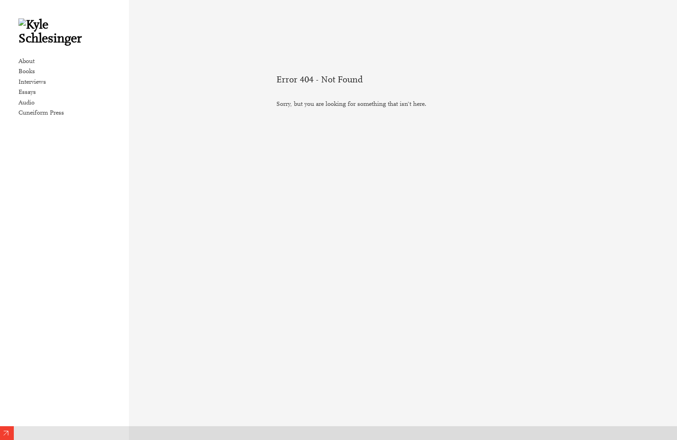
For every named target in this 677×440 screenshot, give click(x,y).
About (26, 61)
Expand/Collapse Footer (7, 433)
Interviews (32, 82)
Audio (26, 103)
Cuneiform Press (41, 113)
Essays (27, 92)
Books (26, 72)
